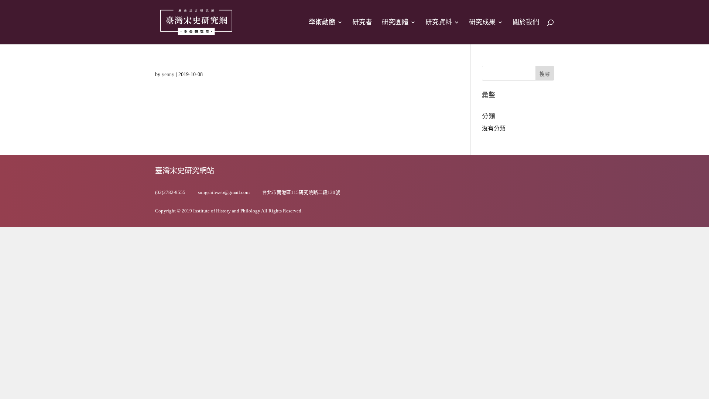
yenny (168, 74)
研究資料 (438, 23)
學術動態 (322, 23)
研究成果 (482, 23)
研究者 (362, 23)
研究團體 (395, 23)
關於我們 (526, 23)
